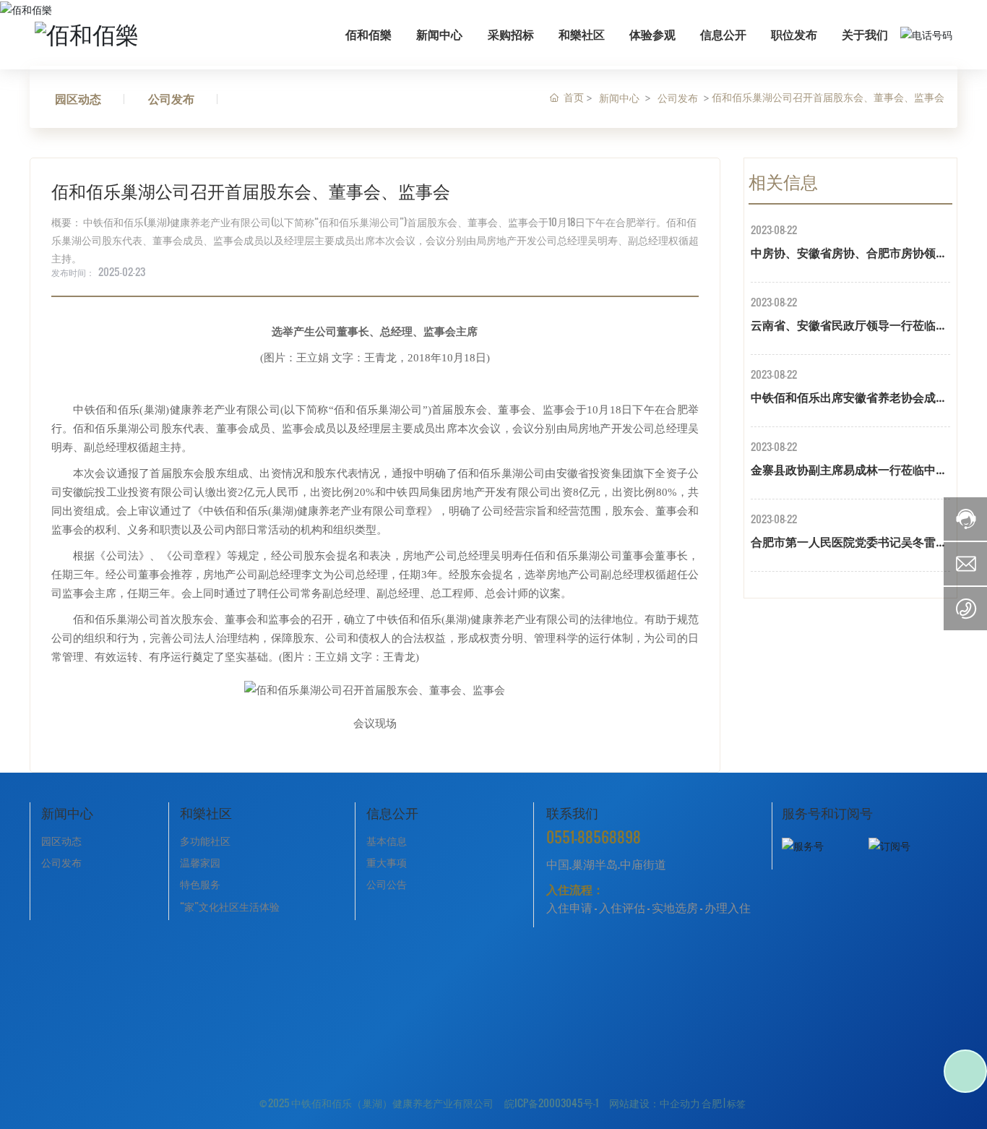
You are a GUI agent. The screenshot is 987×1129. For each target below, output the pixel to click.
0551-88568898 (593, 837)
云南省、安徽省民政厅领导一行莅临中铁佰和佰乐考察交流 (849, 327)
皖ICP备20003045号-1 (551, 1102)
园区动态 (78, 98)
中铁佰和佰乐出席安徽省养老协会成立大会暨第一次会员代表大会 (849, 399)
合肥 (712, 1102)
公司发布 (171, 98)
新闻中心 (619, 98)
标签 (736, 1103)
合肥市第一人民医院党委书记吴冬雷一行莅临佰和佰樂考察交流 (849, 544)
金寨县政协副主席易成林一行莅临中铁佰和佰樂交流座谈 (849, 472)
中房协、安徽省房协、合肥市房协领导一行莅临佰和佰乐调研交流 (849, 255)
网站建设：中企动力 (654, 1102)
